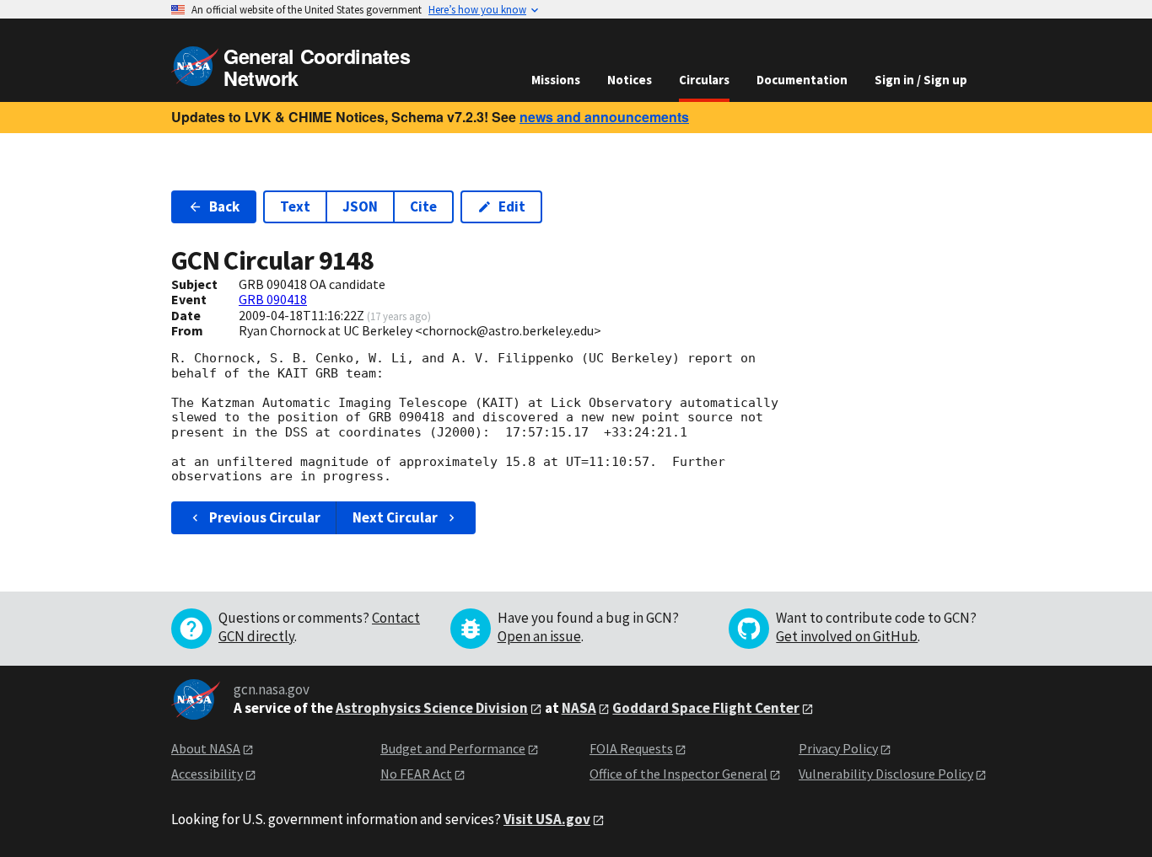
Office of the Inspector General (678, 773)
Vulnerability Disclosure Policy (886, 773)
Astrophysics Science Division (432, 708)
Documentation (802, 80)
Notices (629, 80)
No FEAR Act (416, 773)
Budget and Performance (452, 748)
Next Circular (395, 517)
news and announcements (604, 116)
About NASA (205, 748)
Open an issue (539, 636)
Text (295, 206)
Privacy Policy (838, 748)
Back (224, 206)
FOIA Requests (631, 748)
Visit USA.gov (546, 819)
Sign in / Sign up (921, 80)
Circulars (704, 80)
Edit (511, 206)
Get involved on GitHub (847, 636)
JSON (360, 206)
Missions (555, 80)
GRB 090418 (273, 299)
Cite (423, 206)
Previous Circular (264, 517)
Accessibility (207, 773)
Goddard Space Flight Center (705, 708)
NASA (579, 708)
